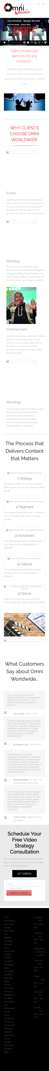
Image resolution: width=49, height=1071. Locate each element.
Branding (12, 261)
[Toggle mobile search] (38, 4)
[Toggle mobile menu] (43, 4)
